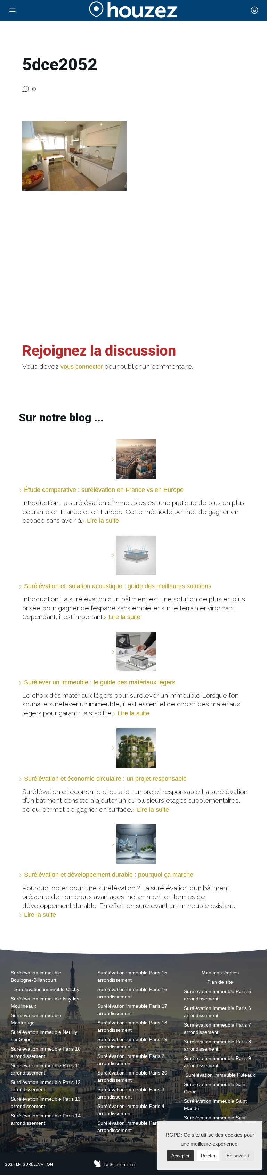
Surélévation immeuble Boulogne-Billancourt (36, 976)
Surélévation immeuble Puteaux (220, 1075)
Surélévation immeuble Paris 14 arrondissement (46, 1119)
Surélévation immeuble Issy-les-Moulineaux (46, 1002)
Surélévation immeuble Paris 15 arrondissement (132, 976)
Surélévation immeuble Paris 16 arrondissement (132, 993)
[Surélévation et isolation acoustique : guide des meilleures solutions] (133, 555)
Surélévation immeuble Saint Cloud (215, 1087)
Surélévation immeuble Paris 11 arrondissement (45, 1069)
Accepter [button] (180, 1155)
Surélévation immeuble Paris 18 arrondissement (132, 1026)
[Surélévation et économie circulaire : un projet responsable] (133, 748)
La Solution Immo (120, 1164)
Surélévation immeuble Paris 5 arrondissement (130, 1126)
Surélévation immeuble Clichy (46, 989)
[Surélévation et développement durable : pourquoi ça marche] (133, 844)
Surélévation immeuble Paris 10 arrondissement (46, 1052)
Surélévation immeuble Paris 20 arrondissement (132, 1076)
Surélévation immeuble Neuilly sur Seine (44, 1035)
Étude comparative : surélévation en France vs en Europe (104, 489)
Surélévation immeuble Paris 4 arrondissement (130, 1109)
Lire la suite (103, 520)
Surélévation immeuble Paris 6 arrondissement (217, 1011)
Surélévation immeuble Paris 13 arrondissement (46, 1102)
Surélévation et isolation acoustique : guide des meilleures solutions (117, 586)
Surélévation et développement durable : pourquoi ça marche (108, 874)
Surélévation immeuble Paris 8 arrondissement (217, 1045)
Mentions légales (220, 972)
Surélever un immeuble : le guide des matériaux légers (99, 682)
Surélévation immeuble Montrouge (36, 1019)
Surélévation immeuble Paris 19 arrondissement (132, 1043)
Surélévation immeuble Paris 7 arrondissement (217, 1028)
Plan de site (220, 982)
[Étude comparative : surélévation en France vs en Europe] (133, 459)
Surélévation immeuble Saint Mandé (215, 1104)
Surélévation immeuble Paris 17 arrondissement (132, 1009)
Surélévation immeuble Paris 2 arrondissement (130, 1059)
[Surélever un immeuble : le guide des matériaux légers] (133, 651)
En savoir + (238, 1155)
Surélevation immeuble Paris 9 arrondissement (217, 1061)
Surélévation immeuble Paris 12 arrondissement (46, 1085)
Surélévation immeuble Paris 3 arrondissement (130, 1093)
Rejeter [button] (208, 1155)
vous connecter (81, 366)
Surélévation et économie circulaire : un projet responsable (105, 778)
